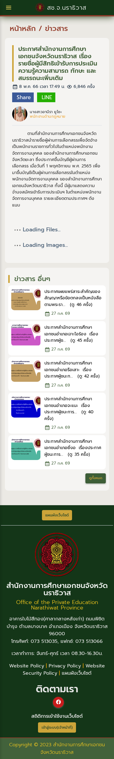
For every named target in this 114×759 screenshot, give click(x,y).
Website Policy (26, 666)
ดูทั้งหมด (95, 478)
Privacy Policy (65, 666)
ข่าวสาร (56, 28)
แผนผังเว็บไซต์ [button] (57, 515)
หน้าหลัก (23, 28)
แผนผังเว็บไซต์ (77, 673)
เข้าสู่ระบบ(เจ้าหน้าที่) (57, 727)
